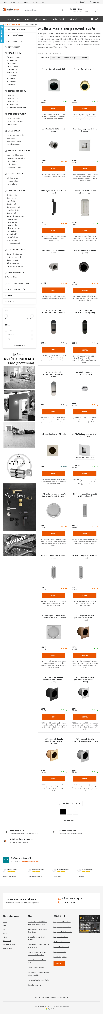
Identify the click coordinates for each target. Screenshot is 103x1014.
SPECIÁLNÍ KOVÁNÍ (15, 174)
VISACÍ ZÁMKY (14, 131)
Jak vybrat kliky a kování (61, 937)
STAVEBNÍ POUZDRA (16, 273)
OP (19, 2)
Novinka (20, 335)
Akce (20, 330)
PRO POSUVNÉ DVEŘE (17, 250)
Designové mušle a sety (14, 254)
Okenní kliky (11, 84)
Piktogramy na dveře (13, 228)
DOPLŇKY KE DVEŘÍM (17, 191)
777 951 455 (78, 9)
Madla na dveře (12, 219)
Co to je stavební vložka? (36, 968)
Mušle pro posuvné (14, 257)
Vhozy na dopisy (12, 240)
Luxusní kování (11, 75)
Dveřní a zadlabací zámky (15, 155)
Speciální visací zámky (14, 144)
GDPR (26, 2)
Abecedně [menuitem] (83, 58)
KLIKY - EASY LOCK (16, 41)
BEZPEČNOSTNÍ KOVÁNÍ (17, 91)
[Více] (94, 19)
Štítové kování (11, 63)
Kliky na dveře (39, 997)
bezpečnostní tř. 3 (12, 98)
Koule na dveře (12, 222)
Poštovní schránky (12, 237)
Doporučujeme (7, 948)
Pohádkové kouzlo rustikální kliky (38, 980)
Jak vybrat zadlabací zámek (62, 922)
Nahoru (70, 820)
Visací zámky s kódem (14, 141)
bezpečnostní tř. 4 (12, 101)
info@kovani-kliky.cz (72, 898)
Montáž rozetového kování (62, 942)
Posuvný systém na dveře (15, 266)
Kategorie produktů (60, 952)
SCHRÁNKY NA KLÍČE (16, 289)
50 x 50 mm (80, 458)
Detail (53, 108)
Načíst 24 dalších (71, 803)
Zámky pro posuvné (13, 263)
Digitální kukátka (12, 195)
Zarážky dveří (11, 204)
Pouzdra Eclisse (12, 277)
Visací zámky (11, 138)
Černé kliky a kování (13, 57)
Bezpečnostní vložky (13, 118)
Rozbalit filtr (18, 346)
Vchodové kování (12, 104)
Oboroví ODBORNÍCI (9, 945)
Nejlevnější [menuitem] (44, 58)
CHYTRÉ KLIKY (14, 47)
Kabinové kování (12, 184)
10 (75, 812)
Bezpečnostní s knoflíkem (15, 121)
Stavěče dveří (11, 213)
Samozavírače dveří (13, 207)
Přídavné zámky (12, 164)
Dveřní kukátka (11, 198)
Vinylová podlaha (62, 997)
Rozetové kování (12, 60)
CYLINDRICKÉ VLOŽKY (17, 114)
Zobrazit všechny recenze (30, 861)
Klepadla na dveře (13, 210)
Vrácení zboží (7, 941)
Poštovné (35, 2)
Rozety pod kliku (12, 225)
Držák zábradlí (11, 234)
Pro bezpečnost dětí (13, 243)
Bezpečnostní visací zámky (15, 135)
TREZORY (12, 295)
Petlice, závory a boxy (14, 167)
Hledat (63, 10)
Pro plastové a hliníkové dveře (16, 107)
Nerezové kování (12, 66)
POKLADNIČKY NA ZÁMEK (18, 283)
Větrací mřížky (11, 201)
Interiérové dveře (50, 997)
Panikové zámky (12, 161)
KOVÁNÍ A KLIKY (14, 53)
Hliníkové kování (12, 69)
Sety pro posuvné (12, 260)
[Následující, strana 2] (69, 811)
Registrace (95, 2)
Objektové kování (12, 178)
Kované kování (11, 78)
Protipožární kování (13, 181)
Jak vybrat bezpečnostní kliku (62, 927)
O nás (13, 2)
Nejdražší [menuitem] (56, 58)
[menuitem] (13, 19)
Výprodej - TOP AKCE (16, 29)
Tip (20, 339)
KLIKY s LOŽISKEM (15, 35)
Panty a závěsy (11, 231)
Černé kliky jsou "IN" (34, 985)
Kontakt (5, 2)
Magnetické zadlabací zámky (16, 158)
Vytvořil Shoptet (52, 1009)
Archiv (59, 963)
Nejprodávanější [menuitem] (69, 58)
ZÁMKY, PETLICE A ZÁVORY (19, 151)
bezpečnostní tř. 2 (12, 95)
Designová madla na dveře (15, 216)
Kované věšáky (11, 81)
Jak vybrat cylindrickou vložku (63, 932)
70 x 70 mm (90, 458)
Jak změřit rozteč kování (61, 947)
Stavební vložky (12, 124)
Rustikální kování (12, 72)
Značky (11, 301)
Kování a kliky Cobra (60, 957)
